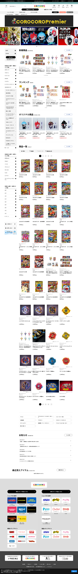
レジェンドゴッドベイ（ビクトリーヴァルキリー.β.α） (39, 321)
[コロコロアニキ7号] (25, 188)
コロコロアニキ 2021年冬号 (52, 297)
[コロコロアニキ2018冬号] (25, 211)
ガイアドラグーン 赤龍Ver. (38, 396)
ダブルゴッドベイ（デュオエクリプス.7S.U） (25, 397)
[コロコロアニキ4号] (39, 165)
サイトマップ (50, 566)
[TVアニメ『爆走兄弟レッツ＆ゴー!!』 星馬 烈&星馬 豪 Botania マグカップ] (66, 59)
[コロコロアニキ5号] (25, 165)
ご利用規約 (35, 564)
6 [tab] (41, 46)
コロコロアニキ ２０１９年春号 (25, 247)
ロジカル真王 (62, 396)
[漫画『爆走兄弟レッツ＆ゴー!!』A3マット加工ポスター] (25, 59)
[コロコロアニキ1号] (52, 165)
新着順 (32, 151)
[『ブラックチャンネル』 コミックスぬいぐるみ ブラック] (66, 124)
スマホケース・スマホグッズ (61, 420)
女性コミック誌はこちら (56, 491)
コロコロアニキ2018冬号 (24, 221)
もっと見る (68, 50)
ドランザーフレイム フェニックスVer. (52, 346)
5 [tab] (40, 46)
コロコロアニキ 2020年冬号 (24, 297)
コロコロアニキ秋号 (64, 197)
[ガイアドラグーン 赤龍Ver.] (39, 386)
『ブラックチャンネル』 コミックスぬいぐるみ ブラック (66, 133)
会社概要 (23, 564)
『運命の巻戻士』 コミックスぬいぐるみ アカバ (39, 133)
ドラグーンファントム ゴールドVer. (66, 346)
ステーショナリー (23, 423)
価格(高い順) (49, 151)
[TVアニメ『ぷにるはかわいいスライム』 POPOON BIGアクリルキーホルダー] (52, 59)
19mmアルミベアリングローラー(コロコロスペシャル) (39, 346)
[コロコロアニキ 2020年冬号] (25, 286)
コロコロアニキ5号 (23, 175)
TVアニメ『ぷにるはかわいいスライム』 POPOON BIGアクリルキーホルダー (52, 71)
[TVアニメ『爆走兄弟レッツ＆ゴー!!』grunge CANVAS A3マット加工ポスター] (39, 59)
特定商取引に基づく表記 (30, 566)
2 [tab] (37, 46)
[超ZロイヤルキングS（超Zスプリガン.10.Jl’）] (39, 361)
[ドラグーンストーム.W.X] (66, 310)
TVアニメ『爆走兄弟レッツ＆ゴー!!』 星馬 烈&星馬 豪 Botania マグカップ (66, 71)
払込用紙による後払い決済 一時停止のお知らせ (39, 3)
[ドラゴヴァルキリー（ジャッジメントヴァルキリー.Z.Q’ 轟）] (25, 361)
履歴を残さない (61, 470)
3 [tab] (38, 46)
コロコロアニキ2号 (23, 272)
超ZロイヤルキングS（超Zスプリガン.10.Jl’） (39, 372)
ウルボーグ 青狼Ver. (50, 371)
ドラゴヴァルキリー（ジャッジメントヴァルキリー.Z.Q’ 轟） (25, 372)
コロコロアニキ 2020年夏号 (65, 297)
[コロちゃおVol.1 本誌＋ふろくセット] (66, 92)
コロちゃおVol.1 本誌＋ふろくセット (66, 103)
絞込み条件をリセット (11, 59)
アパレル (21, 416)
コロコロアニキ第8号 (37, 197)
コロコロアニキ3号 (50, 221)
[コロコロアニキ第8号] (39, 188)
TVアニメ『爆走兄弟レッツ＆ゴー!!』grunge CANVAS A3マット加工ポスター (39, 71)
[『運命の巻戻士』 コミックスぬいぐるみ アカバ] (39, 124)
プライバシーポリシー (11, 572)
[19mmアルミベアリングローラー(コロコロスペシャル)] (39, 335)
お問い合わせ (49, 564)
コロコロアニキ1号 (50, 175)
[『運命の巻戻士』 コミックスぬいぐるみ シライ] (52, 124)
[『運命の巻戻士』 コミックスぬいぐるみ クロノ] (25, 124)
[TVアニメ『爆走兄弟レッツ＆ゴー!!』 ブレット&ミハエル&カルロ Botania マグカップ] (52, 92)
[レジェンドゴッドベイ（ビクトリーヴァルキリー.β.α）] (39, 310)
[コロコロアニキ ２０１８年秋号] (52, 236)
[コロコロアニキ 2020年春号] (39, 261)
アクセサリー (40, 420)
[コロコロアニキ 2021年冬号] (52, 286)
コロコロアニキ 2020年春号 (38, 272)
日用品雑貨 (22, 420)
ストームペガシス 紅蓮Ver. (65, 371)
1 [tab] (36, 46)
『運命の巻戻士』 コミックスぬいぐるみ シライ (52, 133)
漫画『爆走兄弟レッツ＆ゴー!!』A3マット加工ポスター (25, 70)
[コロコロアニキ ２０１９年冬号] (39, 236)
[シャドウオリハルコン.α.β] (25, 310)
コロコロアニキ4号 (36, 175)
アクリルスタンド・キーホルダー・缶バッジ (45, 417)
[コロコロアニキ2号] (25, 261)
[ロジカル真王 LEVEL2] (52, 386)
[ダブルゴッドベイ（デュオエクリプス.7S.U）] (25, 386)
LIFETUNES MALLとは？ (39, 1)
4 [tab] (39, 46)
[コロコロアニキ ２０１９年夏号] (66, 211)
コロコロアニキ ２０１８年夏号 (66, 247)
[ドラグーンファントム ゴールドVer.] (66, 335)
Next (77, 36)
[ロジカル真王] (66, 386)
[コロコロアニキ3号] (52, 211)
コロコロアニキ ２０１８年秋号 (52, 247)
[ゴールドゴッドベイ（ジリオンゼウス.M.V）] (52, 310)
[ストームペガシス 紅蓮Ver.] (66, 361)
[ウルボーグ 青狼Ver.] (52, 361)
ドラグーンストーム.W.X (65, 321)
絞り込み (11, 57)
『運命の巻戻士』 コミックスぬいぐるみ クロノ (25, 133)
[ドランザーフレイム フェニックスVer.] (52, 335)
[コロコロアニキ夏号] (52, 188)
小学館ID (54, 564)
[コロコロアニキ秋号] (66, 188)
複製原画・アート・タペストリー (43, 423)
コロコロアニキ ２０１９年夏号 (66, 222)
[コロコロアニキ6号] (66, 165)
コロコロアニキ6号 (63, 175)
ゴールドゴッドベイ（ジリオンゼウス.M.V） (52, 321)
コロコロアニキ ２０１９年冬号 (39, 247)
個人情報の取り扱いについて (40, 566)
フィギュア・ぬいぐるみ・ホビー (61, 423)
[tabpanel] (39, 36)
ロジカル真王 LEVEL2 (50, 396)
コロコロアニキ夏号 (50, 197)
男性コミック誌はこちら (22, 491)
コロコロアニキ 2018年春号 (39, 221)
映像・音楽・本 (22, 426)
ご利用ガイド (63, 1)
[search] (25, 6)
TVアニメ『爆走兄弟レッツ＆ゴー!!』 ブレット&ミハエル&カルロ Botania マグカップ (52, 104)
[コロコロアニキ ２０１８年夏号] (66, 236)
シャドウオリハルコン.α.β (24, 321)
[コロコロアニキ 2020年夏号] (66, 286)
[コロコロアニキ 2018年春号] (39, 211)
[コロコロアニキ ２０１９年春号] (25, 236)
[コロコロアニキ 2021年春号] (39, 286)
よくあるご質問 (70, 1)
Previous (1, 36)
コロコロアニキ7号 (23, 197)
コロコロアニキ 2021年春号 (38, 297)
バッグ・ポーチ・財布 (59, 416)
